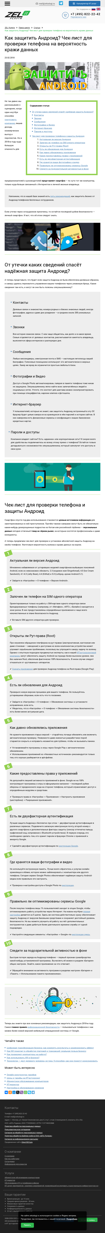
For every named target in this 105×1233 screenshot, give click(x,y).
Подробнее (71, 1219)
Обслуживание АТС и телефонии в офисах (22, 1183)
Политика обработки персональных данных (23, 1126)
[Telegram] (33, 1092)
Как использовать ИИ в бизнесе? (23, 1057)
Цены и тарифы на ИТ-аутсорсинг (23, 1078)
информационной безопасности (44, 1027)
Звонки (37, 118)
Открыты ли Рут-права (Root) (54, 145)
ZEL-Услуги (10, 27)
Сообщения (40, 121)
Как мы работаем (12, 1158)
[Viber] (21, 1092)
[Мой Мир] (14, 1092)
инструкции (68, 885)
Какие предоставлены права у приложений (61, 155)
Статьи (37, 27)
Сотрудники (9, 1161)
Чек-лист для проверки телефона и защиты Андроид (58, 136)
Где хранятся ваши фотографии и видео (59, 162)
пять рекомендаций (60, 196)
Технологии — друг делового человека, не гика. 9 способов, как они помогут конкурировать (52, 1060)
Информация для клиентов (16, 1164)
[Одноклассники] (10, 1092)
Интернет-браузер (43, 128)
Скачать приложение (22, 669)
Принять (27, 1225)
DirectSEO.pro (27, 1142)
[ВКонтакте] (6, 1092)
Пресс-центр (24, 27)
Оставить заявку (88, 1220)
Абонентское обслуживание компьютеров (28, 1081)
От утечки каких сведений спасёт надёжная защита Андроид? (63, 111)
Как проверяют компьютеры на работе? (27, 1054)
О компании (9, 1156)
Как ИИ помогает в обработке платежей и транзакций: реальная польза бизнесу (46, 1051)
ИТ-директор (13, 1084)
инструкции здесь (81, 934)
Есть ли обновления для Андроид (56, 149)
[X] (17, 1092)
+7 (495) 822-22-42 (85, 14)
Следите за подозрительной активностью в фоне (64, 168)
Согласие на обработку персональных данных (24, 1132)
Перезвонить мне (78, 17)
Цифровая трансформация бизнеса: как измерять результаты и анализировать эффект (50, 1047)
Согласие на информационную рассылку (21, 1139)
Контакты (39, 115)
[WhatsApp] (25, 1092)
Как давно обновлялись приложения (58, 152)
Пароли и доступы (43, 131)
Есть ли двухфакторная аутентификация (60, 159)
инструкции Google (68, 845)
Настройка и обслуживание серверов (25, 1087)
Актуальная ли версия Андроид (55, 139)
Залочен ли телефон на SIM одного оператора (62, 142)
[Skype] (29, 1092)
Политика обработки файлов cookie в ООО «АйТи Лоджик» (28, 1136)
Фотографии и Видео (44, 124)
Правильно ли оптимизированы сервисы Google (64, 165)
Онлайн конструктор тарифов (21, 1074)
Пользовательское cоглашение (17, 1129)
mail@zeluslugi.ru (47, 3)
